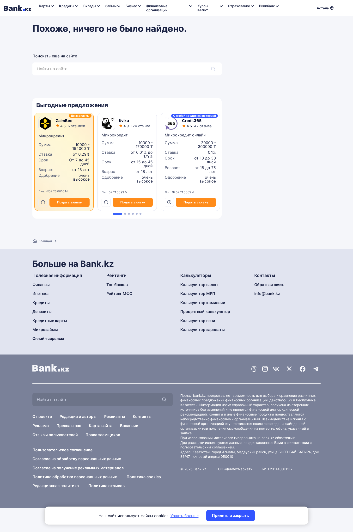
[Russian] (340, 7)
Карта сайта (100, 425)
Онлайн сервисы (48, 338)
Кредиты (41, 302)
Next (220, 163)
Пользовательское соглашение (62, 449)
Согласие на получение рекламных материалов (78, 467)
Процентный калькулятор (205, 311)
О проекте (42, 416)
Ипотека (40, 293)
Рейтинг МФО (119, 293)
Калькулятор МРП (197, 293)
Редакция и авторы (78, 416)
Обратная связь (269, 284)
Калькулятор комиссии (202, 302)
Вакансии (129, 425)
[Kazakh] (346, 7)
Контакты (142, 416)
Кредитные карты (49, 320)
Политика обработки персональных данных (74, 476)
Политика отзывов (106, 485)
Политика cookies (144, 476)
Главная (45, 241)
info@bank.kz (267, 293)
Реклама (40, 425)
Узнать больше (184, 515)
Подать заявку (69, 202)
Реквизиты (114, 416)
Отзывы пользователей (55, 434)
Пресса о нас (68, 425)
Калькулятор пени (197, 320)
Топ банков (117, 284)
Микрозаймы (45, 329)
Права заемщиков (102, 434)
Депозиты (42, 311)
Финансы (41, 284)
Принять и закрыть (230, 516)
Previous (33, 163)
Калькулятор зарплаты (202, 329)
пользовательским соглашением (207, 447)
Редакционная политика (55, 485)
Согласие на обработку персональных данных (76, 458)
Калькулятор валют (199, 284)
